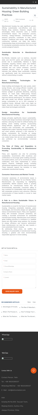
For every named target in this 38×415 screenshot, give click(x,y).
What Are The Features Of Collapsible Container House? (10, 316)
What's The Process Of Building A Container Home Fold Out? (10, 312)
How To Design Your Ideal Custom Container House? (29, 312)
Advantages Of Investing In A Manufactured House (10, 307)
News (29, 302)
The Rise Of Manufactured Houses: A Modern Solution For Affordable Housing (29, 307)
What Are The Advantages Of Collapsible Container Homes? (29, 316)
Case (34, 302)
